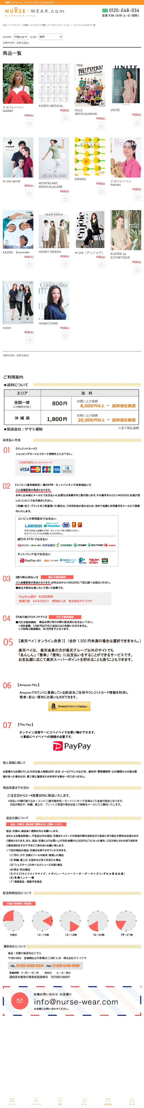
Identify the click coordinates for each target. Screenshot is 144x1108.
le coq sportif (11, 181)
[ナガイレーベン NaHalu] (126, 157)
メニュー (12, 1104)
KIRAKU (80, 179)
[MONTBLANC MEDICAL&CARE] (54, 158)
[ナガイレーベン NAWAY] (18, 84)
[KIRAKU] (90, 156)
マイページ (36, 1104)
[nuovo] (18, 302)
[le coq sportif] (18, 157)
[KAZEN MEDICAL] (54, 83)
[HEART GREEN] (54, 229)
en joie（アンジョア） (89, 252)
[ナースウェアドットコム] (34, 12)
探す (60, 1104)
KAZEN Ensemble (16, 252)
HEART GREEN (50, 251)
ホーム (132, 1104)
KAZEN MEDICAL (51, 105)
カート (84, 1104)
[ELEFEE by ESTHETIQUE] (126, 230)
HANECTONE (48, 323)
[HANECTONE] (54, 300)
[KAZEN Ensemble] (18, 229)
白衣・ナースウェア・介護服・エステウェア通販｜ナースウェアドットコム (36, 25)
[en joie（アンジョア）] (90, 229)
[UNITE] (126, 85)
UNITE (115, 110)
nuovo (7, 327)
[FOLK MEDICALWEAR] (90, 85)
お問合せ (108, 1104)
